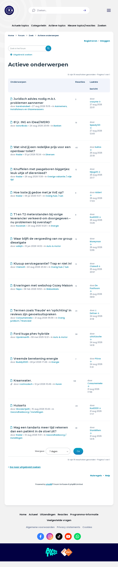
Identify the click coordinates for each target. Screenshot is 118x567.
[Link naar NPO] (67, 552)
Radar (19, 154)
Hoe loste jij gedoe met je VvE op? (39, 192)
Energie (55, 225)
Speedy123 (95, 125)
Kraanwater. (23, 380)
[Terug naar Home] (9, 10)
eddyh (19, 246)
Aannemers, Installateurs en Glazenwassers (38, 108)
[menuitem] (96, 475)
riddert (98, 192)
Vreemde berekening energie (36, 358)
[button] (85, 10)
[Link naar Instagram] (49, 536)
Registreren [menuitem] (90, 40)
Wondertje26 (23, 409)
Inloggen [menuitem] (105, 40)
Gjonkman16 (22, 337)
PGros (98, 358)
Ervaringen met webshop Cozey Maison (43, 285)
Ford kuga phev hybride (31, 333)
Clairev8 (20, 267)
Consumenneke (24, 317)
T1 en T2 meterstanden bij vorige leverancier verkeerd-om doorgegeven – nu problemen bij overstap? (40, 218)
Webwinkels (52, 289)
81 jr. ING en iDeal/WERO (32, 122)
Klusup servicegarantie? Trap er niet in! (43, 263)
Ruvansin (20, 225)
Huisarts (20, 405)
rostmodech (26, 384)
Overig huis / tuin (54, 195)
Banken (57, 125)
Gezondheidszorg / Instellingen (26, 412)
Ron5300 (94, 217)
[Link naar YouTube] (68, 536)
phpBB (49, 484)
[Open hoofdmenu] (108, 10)
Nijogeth (94, 172)
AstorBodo (21, 125)
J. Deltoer (93, 312)
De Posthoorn (95, 287)
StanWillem (95, 430)
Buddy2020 (22, 362)
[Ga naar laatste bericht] (100, 101)
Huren (59, 384)
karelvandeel (23, 106)
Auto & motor (53, 246)
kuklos (98, 147)
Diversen (50, 154)
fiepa (19, 289)
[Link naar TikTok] (59, 536)
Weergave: (40, 451)
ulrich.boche (96, 336)
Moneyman (95, 241)
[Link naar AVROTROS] (51, 552)
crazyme (94, 101)
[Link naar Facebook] (40, 536)
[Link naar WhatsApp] (77, 536)
